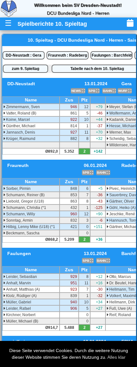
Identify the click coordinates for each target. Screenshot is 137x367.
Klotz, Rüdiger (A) (21, 296)
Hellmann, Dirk (121, 302)
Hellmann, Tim (121, 289)
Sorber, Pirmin (18, 188)
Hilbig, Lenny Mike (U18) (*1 (30, 227)
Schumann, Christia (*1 (25, 207)
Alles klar (116, 357)
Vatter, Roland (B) (20, 113)
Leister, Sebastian (21, 276)
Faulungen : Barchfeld (112, 55)
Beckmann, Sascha (22, 233)
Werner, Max (119, 132)
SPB (92, 91)
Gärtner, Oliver (121, 201)
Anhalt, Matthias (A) (22, 289)
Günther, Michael (20, 126)
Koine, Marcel (17, 119)
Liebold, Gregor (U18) (24, 201)
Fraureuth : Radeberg (67, 55)
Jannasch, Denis (20, 132)
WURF (123, 91)
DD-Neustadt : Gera (23, 55)
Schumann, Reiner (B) (25, 195)
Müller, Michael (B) (21, 321)
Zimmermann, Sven (22, 107)
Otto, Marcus (119, 276)
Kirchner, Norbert (20, 315)
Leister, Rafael (18, 308)
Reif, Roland (119, 315)
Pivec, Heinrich (121, 188)
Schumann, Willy (20, 214)
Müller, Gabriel (18, 302)
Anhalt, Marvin (18, 283)
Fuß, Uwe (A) (120, 308)
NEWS (76, 91)
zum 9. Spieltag (25, 68)
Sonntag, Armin (19, 220)
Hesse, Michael (122, 126)
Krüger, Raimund (20, 138)
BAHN (108, 91)
